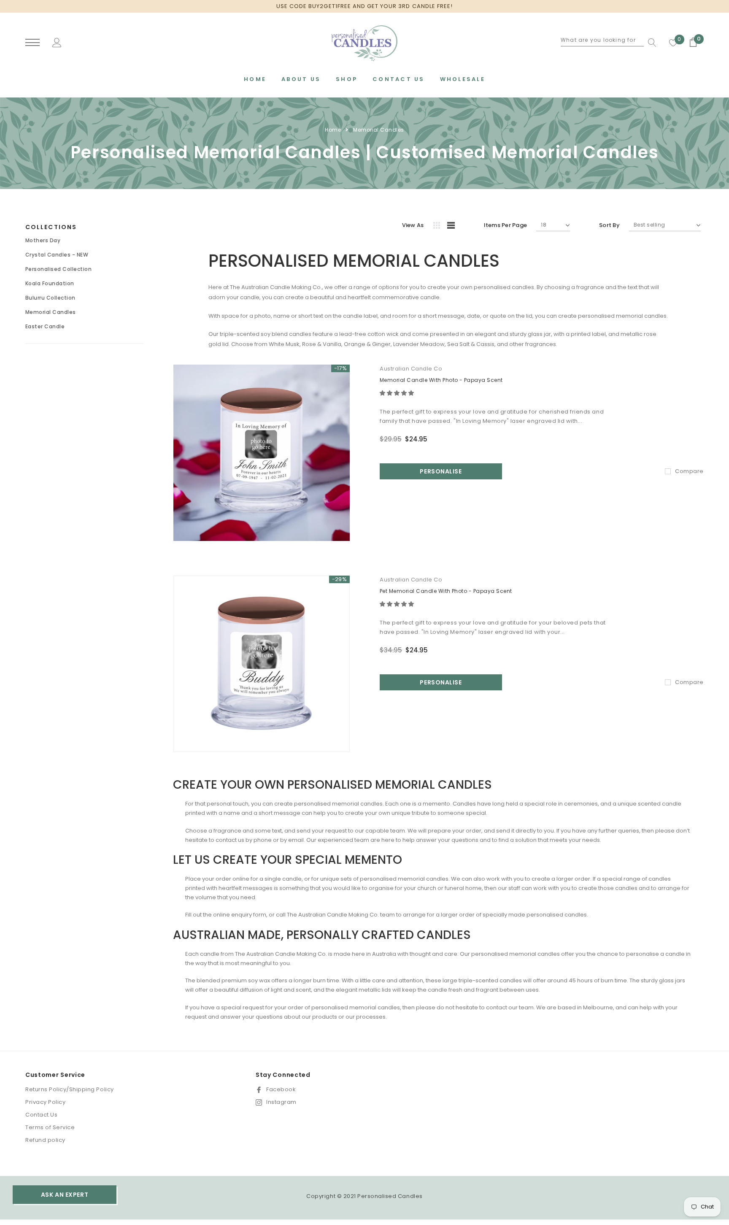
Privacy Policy (45, 1102)
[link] (261, 453)
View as (413, 225)
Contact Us (41, 1115)
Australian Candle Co (411, 369)
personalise (441, 471)
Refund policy (45, 1140)
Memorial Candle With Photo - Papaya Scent (441, 380)
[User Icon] (57, 42)
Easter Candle (45, 326)
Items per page (505, 225)
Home (333, 129)
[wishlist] (673, 42)
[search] (650, 42)
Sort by (609, 225)
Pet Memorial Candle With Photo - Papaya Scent (446, 591)
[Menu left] (32, 43)
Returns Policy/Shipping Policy (69, 1089)
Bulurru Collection (50, 297)
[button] (397, 393)
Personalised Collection (58, 269)
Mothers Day (42, 240)
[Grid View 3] (438, 227)
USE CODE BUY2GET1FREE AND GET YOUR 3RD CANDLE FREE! (364, 6)
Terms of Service (50, 1127)
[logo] (364, 43)
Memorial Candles (378, 129)
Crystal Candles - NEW (56, 254)
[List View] (454, 227)
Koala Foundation (49, 283)
